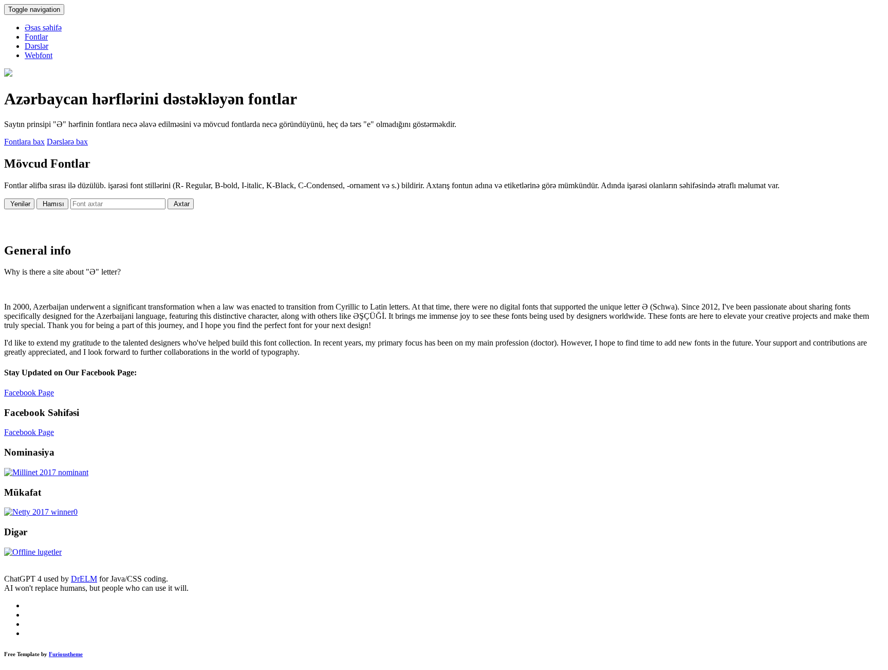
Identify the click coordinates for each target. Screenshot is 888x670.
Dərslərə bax (67, 141)
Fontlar (36, 36)
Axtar (181, 204)
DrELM (84, 578)
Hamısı (52, 204)
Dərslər (36, 46)
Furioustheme (66, 654)
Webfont (38, 55)
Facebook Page (29, 392)
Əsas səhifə (43, 27)
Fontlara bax (24, 141)
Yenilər (19, 204)
